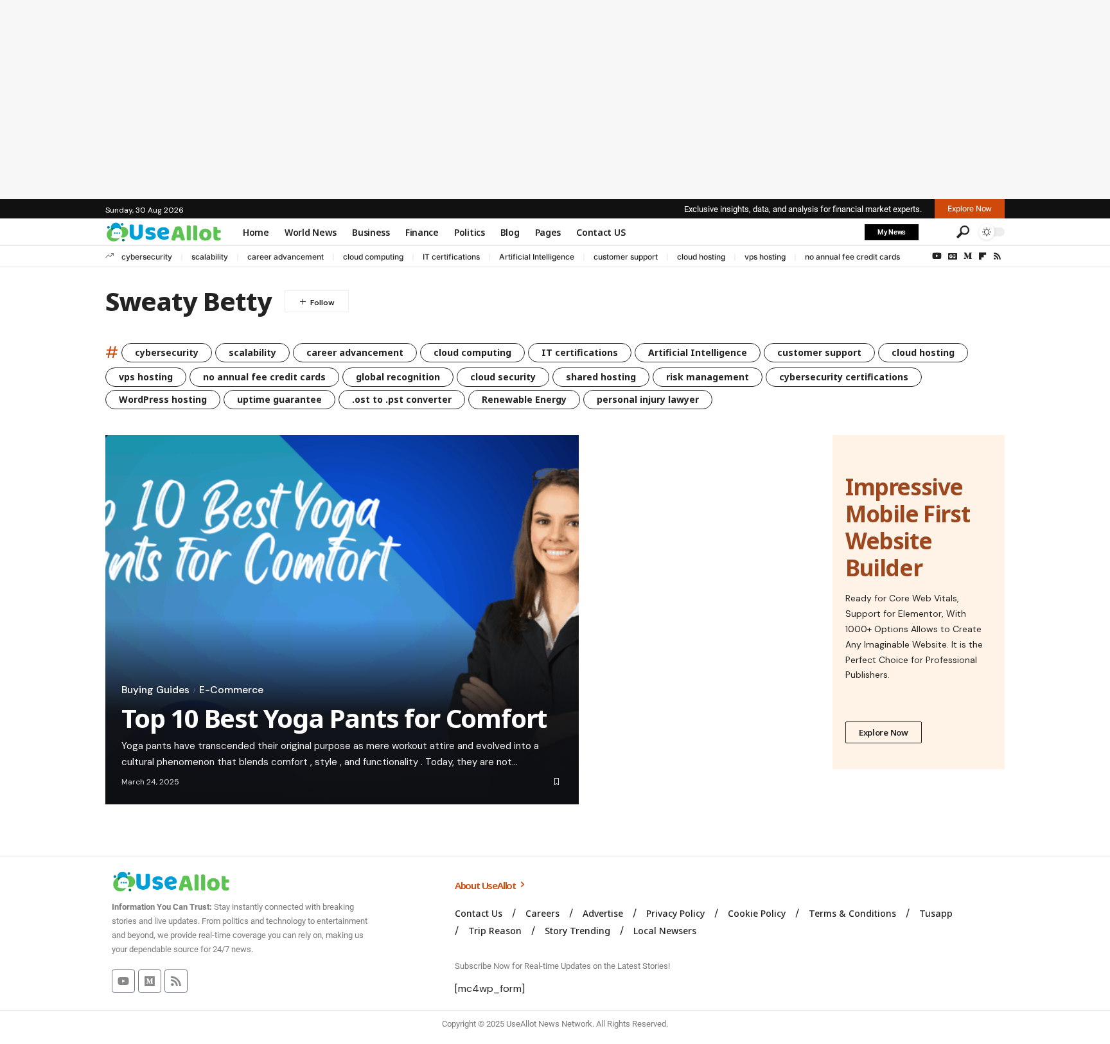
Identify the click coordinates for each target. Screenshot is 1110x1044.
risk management (707, 377)
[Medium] (967, 256)
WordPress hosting (163, 399)
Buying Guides (155, 690)
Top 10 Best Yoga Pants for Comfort (334, 718)
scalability (209, 256)
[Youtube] (123, 981)
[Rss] (997, 256)
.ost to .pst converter (402, 399)
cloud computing (373, 256)
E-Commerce (231, 690)
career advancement (285, 256)
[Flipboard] (982, 256)
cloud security (503, 377)
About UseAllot (486, 885)
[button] (936, 232)
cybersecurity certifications (843, 377)
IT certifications (451, 256)
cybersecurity (146, 256)
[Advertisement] (555, 100)
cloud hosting (701, 256)
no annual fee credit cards (852, 256)
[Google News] (952, 256)
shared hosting (601, 377)
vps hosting (765, 256)
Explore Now (883, 732)
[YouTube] (937, 256)
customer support (626, 256)
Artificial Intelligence (536, 256)
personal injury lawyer (648, 399)
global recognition (398, 377)
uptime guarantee (279, 399)
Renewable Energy (524, 399)
